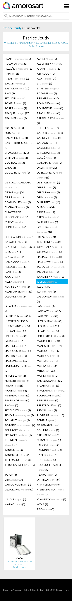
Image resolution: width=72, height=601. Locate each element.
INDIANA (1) (48, 271)
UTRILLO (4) (48, 479)
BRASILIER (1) (48, 113)
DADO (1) (10, 167)
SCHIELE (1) (46, 420)
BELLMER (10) (48, 98)
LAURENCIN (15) (18, 316)
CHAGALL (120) (17, 152)
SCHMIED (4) (20, 425)
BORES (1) (16, 108)
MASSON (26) (16, 360)
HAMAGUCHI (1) (49, 256)
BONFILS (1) (15, 103)
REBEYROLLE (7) (49, 405)
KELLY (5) (15, 281)
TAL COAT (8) (48, 445)
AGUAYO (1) (16, 63)
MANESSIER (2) (49, 345)
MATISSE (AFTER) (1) (18, 368)
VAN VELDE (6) (48, 484)
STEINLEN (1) (16, 442)
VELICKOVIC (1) (19, 489)
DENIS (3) (15, 197)
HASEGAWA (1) (17, 261)
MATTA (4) (47, 365)
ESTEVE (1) (16, 222)
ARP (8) (12, 73)
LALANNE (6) (18, 309)
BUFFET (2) (48, 127)
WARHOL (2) (15, 504)
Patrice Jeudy (12, 28)
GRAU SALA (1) (49, 246)
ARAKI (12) (49, 68)
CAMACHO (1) (16, 137)
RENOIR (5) (19, 415)
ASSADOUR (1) (46, 73)
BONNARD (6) (48, 103)
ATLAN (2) (17, 78)
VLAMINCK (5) (51, 499)
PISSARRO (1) (17, 395)
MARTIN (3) (16, 355)
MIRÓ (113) (46, 370)
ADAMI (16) (47, 58)
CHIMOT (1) (16, 157)
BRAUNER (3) (16, 118)
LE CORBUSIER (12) (16, 321)
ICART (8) (13, 271)
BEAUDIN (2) (15, 98)
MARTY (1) (48, 355)
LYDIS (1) (14, 340)
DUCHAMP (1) (17, 207)
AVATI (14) (46, 78)
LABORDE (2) (15, 296)
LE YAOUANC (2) (17, 326)
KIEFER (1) (47, 281)
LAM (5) (46, 306)
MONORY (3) (17, 380)
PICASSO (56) (16, 390)
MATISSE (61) (48, 360)
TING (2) (46, 459)
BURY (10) (12, 132)
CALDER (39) (50, 132)
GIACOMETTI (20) (20, 246)
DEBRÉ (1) (46, 187)
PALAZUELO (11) (50, 380)
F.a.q (67, 590)
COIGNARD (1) (49, 162)
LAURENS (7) (47, 316)
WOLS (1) (42, 504)
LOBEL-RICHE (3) (51, 336)
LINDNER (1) (16, 336)
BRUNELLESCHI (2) (51, 121)
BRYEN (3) (15, 127)
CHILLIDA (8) (49, 152)
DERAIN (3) (47, 197)
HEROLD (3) (16, 266)
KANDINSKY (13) (51, 276)
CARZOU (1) (47, 142)
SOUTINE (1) (48, 430)
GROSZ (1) (15, 256)
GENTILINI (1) (49, 241)
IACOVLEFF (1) (51, 266)
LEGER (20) (48, 326)
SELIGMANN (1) (48, 425)
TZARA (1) (47, 474)
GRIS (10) (13, 251)
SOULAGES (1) (17, 430)
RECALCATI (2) (18, 410)
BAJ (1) (44, 83)
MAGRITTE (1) (48, 340)
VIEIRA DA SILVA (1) (50, 492)
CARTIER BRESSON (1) (20, 145)
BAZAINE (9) (47, 93)
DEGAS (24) (15, 192)
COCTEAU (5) (15, 162)
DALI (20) (47, 167)
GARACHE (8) (16, 241)
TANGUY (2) (14, 450)
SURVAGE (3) (49, 440)
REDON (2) (47, 410)
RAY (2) (11, 405)
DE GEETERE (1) (17, 172)
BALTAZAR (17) (17, 88)
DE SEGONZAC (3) (49, 175)
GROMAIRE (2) (49, 251)
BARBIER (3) (48, 88)
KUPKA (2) (46, 291)
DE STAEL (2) (48, 182)
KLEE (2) (44, 286)
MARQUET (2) (48, 350)
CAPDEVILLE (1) (49, 137)
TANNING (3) (49, 450)
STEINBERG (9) (48, 435)
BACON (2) (15, 83)
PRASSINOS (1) (17, 400)
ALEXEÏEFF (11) (19, 68)
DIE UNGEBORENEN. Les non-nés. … (19, 563)
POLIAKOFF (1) (49, 395)
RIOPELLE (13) (50, 415)
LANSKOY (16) (49, 311)
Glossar (60, 590)
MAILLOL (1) (16, 345)
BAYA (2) (10, 93)
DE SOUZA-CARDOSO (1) (18, 185)
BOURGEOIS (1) (50, 108)
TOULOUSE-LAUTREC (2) (50, 467)
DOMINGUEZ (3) (18, 202)
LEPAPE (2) (48, 331)
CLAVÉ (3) (46, 157)
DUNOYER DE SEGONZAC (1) (17, 215)
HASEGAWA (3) (50, 261)
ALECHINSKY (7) (50, 63)
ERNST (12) (46, 212)
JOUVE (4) (13, 276)
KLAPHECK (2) (17, 286)
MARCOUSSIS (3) (18, 350)
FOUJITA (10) (47, 229)
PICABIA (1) (48, 385)
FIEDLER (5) (16, 227)
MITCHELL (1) (15, 375)
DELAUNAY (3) (48, 192)
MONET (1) (47, 375)
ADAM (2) (18, 58)
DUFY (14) (46, 207)
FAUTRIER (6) (47, 222)
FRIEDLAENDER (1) (20, 237)
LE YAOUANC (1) (49, 321)
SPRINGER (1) (18, 435)
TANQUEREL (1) (17, 454)
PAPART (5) (14, 385)
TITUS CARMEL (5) (20, 464)
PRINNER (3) (47, 400)
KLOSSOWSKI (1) (18, 291)
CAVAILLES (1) (48, 147)
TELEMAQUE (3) (18, 459)
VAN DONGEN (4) (18, 484)
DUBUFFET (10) (48, 202)
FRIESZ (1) (46, 237)
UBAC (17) (14, 479)
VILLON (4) (15, 499)
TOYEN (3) (11, 474)
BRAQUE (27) (17, 113)
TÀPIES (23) (47, 454)
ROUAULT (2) (17, 420)
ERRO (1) (48, 217)
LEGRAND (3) (15, 331)
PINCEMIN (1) (51, 390)
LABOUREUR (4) (50, 299)
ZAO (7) (45, 509)
